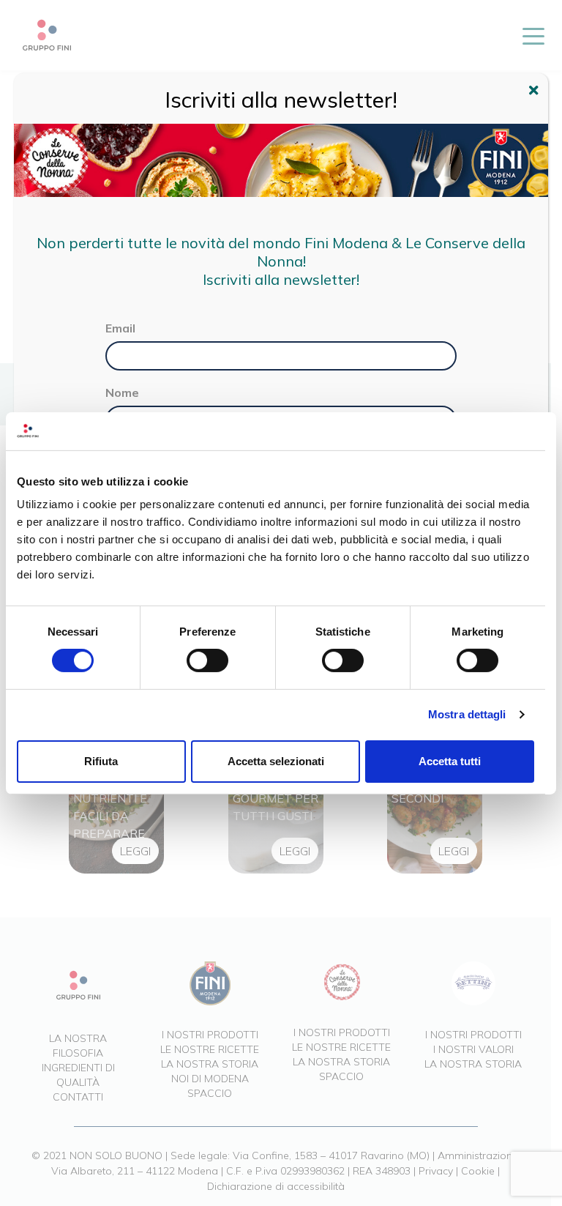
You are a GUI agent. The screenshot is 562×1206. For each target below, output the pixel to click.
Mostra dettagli (467, 714)
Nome (122, 392)
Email (120, 328)
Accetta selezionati (276, 761)
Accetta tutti (450, 761)
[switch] (207, 660)
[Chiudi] (535, 92)
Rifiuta (101, 761)
